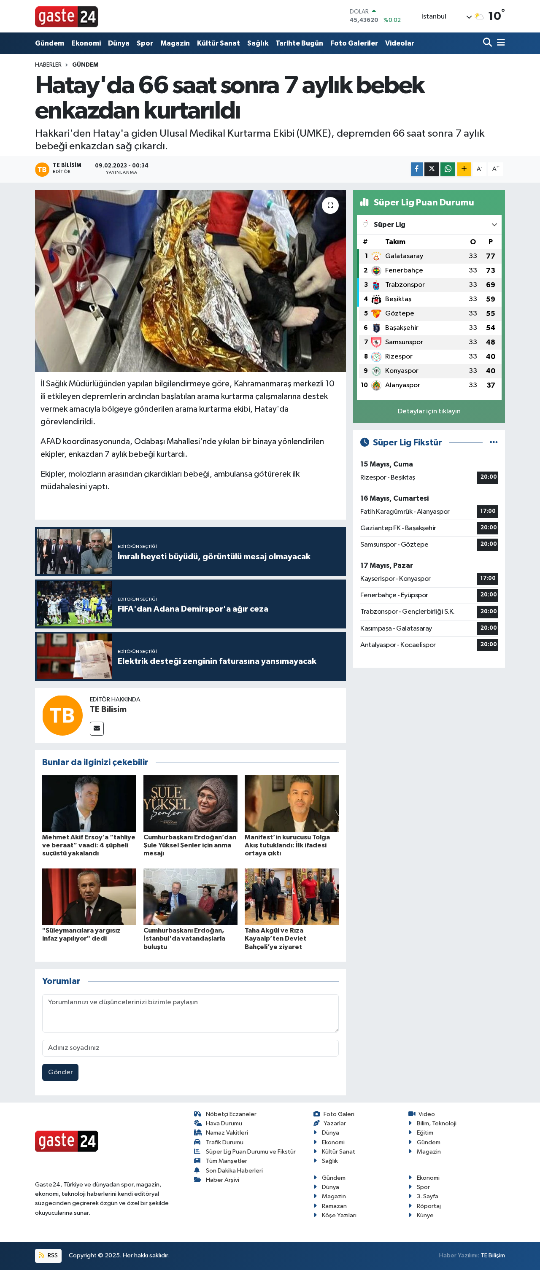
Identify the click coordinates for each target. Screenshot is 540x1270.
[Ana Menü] (499, 43)
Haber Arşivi (222, 1180)
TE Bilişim (493, 1255)
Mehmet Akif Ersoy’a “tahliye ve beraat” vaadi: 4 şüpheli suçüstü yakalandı (88, 845)
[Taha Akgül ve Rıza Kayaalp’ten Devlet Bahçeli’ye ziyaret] (292, 896)
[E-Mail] (97, 729)
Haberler (48, 65)
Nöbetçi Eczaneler (231, 1114)
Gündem (49, 43)
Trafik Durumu (224, 1142)
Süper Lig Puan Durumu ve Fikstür (251, 1152)
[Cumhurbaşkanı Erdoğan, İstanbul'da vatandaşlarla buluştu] (190, 896)
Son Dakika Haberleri (234, 1171)
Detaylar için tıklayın (429, 411)
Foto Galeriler (354, 43)
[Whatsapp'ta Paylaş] (447, 169)
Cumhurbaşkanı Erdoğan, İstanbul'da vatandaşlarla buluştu (184, 938)
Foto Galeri (339, 1114)
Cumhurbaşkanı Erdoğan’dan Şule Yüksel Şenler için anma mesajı (189, 845)
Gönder (60, 1072)
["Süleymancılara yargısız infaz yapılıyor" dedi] (89, 896)
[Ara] (488, 43)
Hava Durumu (224, 1123)
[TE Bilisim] (62, 715)
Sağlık (257, 43)
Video (426, 1114)
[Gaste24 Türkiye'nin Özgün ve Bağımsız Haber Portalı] (66, 16)
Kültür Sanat (218, 43)
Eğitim (425, 1133)
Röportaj (429, 1206)
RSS (52, 1255)
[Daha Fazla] (464, 169)
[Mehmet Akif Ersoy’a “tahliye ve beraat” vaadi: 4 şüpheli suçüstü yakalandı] (89, 803)
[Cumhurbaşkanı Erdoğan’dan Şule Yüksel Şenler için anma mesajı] (190, 803)
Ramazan (334, 1206)
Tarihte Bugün (299, 43)
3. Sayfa (427, 1196)
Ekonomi (86, 43)
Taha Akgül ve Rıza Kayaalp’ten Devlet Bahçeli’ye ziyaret (275, 938)
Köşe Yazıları (339, 1215)
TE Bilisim (108, 709)
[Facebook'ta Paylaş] (417, 169)
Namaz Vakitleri (227, 1133)
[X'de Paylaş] (431, 169)
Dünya (119, 43)
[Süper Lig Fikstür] (494, 442)
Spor (145, 43)
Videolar (399, 43)
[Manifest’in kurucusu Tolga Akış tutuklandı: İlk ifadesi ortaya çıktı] (292, 803)
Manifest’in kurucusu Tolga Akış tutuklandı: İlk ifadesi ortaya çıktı (287, 845)
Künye (425, 1215)
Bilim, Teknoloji (436, 1123)
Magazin (175, 43)
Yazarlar (335, 1123)
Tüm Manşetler (226, 1161)
